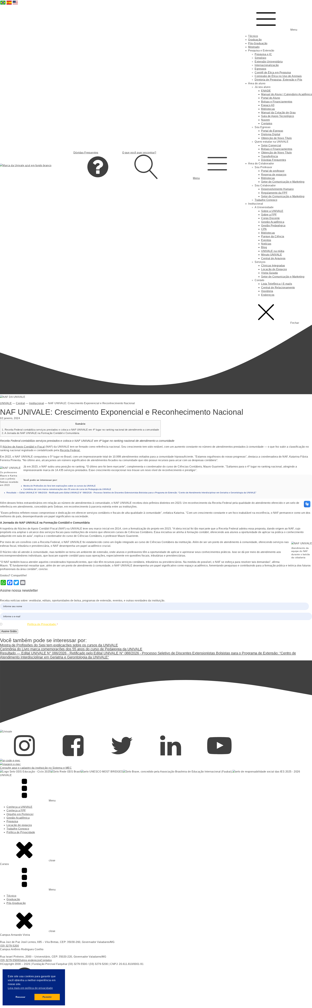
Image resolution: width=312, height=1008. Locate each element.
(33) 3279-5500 (9, 960)
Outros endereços (30, 960)
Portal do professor (273, 170)
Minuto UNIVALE (271, 254)
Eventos (266, 240)
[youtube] (219, 757)
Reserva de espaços (273, 174)
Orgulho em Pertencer (19, 814)
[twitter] (122, 757)
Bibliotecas (268, 109)
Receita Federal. (70, 450)
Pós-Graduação (257, 43)
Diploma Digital (270, 134)
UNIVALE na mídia (272, 251)
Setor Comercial (271, 145)
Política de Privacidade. (42, 624)
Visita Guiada (269, 272)
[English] (15, 4)
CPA (264, 229)
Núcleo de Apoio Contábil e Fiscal (23, 446)
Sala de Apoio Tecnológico (277, 116)
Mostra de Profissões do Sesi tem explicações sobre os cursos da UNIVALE (59, 486)
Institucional (36, 403)
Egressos (260, 68)
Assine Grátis (9, 631)
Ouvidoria (267, 291)
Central (20, 403)
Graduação (255, 39)
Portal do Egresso (272, 130)
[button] (217, 165)
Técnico (253, 36)
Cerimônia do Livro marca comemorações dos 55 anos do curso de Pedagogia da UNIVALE (67, 489)
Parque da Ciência (272, 236)
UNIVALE (6, 403)
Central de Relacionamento (278, 287)
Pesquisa (12, 821)
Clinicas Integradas (273, 265)
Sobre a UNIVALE (272, 211)
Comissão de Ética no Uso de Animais (278, 76)
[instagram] (24, 757)
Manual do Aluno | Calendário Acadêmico (286, 94)
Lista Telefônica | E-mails (276, 283)
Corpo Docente (270, 218)
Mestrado (254, 47)
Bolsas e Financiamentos (276, 101)
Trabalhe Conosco (266, 200)
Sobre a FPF (269, 214)
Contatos (266, 123)
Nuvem (265, 119)
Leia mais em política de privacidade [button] (30, 988)
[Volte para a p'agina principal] (26, 165)
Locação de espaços (19, 825)
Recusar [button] (20, 997)
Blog (264, 247)
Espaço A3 (267, 105)
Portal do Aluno (270, 98)
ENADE (266, 90)
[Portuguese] (3, 4)
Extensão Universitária (269, 61)
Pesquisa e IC (263, 54)
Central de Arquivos (273, 258)
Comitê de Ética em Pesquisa (273, 72)
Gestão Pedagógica (273, 225)
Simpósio (260, 57)
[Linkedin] (170, 757)
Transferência (269, 156)
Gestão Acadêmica (272, 222)
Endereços (267, 294)
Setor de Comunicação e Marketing (282, 181)
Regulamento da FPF (274, 192)
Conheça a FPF (16, 810)
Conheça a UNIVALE (19, 807)
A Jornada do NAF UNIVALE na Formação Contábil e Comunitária (40, 433)
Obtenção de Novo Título (276, 138)
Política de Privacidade (20, 832)
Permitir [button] (47, 997)
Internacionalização (267, 65)
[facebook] (73, 757)
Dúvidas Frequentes (273, 160)
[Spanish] (9, 4)
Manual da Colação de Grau (278, 112)
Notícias (266, 243)
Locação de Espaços (274, 269)
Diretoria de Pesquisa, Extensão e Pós (278, 79)
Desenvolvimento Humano (277, 189)
